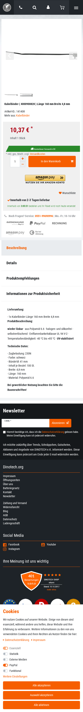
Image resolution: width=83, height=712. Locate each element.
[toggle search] (34, 7)
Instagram (14, 549)
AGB (5, 515)
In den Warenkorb (51, 161)
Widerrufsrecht (11, 507)
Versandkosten (37, 153)
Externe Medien (18, 659)
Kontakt (7, 492)
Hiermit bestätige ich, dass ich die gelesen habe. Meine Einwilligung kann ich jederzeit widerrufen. (43, 433)
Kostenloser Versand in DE (44, 149)
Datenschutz (10, 519)
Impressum (9, 476)
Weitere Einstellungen (15, 676)
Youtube (51, 544)
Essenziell (15, 648)
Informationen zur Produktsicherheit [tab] (33, 294)
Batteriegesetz (11, 488)
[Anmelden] (48, 7)
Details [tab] (11, 263)
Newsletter (9, 496)
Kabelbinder (23, 115)
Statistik (13, 653)
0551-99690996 (44, 216)
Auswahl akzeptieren (41, 695)
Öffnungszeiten (11, 480)
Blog (5, 511)
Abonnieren (58, 423)
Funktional (15, 670)
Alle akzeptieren (42, 685)
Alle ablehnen (41, 705)
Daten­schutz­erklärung (17, 640)
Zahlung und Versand (15, 503)
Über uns (8, 484)
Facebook (13, 544)
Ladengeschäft (11, 523)
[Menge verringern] (22, 164)
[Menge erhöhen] (22, 158)
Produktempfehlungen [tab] (22, 278)
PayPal (13, 665)
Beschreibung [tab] (16, 248)
